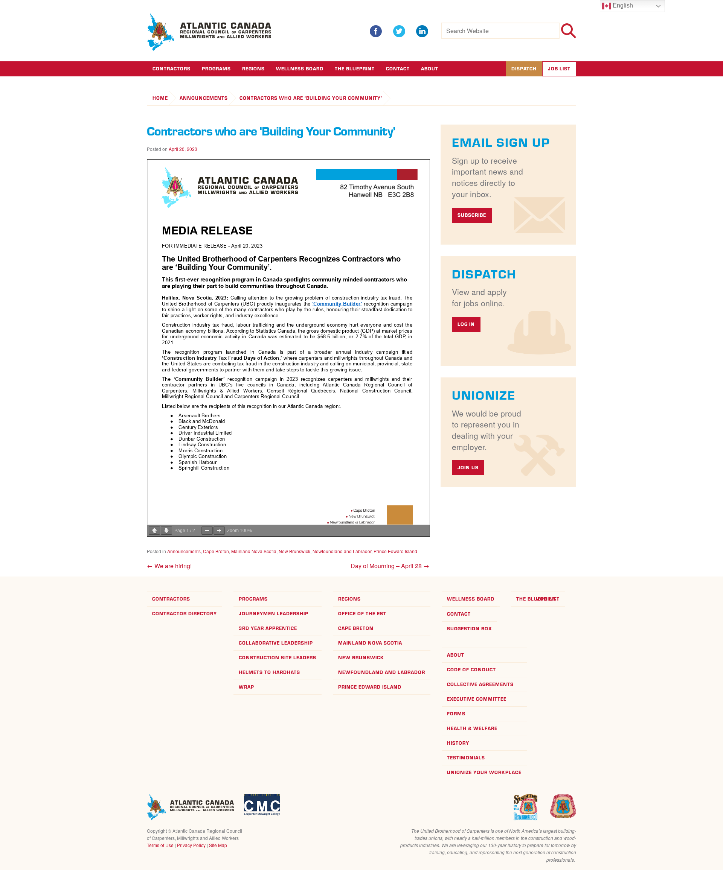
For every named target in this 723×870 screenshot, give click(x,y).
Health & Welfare (472, 728)
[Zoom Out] (207, 530)
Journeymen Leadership (273, 613)
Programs (216, 68)
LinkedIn (422, 31)
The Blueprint (355, 68)
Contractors (172, 68)
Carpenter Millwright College (262, 804)
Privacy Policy (191, 845)
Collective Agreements (480, 684)
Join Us (468, 467)
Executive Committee (476, 699)
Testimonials (466, 757)
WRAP (246, 687)
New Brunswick (294, 551)
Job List (559, 68)
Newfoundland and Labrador (342, 551)
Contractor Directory (184, 613)
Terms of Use (160, 845)
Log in (466, 324)
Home (160, 98)
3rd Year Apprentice (268, 628)
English (622, 5)
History (458, 743)
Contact (398, 68)
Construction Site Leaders (277, 657)
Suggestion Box (469, 628)
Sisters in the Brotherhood (525, 807)
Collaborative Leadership (276, 642)
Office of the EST (362, 613)
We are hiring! (169, 565)
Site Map (218, 845)
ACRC (209, 32)
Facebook (376, 31)
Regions (253, 68)
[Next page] (166, 530)
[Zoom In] (219, 530)
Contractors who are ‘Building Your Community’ (310, 98)
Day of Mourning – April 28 (390, 565)
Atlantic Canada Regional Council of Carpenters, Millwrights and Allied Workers (190, 807)
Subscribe (472, 215)
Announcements (204, 98)
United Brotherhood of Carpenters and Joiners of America (563, 806)
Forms (456, 713)
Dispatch (524, 68)
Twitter (399, 31)
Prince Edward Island (395, 551)
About (429, 68)
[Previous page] (154, 530)
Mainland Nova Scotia (253, 551)
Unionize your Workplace (484, 772)
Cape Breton (216, 551)
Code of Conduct (471, 669)
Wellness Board (299, 68)
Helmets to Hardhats (269, 672)
